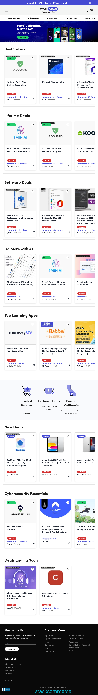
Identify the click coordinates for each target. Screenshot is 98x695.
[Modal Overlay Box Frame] (49, 348)
